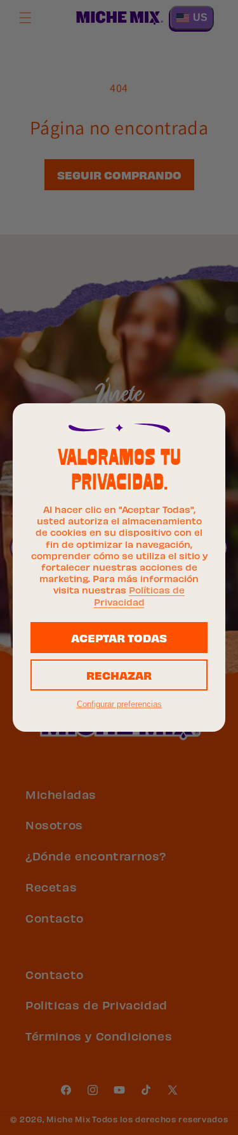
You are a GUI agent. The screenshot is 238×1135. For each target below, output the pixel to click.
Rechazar (119, 674)
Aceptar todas (119, 637)
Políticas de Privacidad (139, 595)
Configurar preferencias (119, 704)
